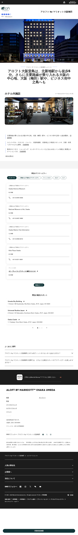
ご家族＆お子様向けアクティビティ (29, 177)
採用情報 (15, 499)
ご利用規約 (22, 499)
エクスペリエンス (11, 408)
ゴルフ (56, 177)
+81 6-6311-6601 (17, 259)
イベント (9, 411)
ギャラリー (42, 397)
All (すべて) (12, 177)
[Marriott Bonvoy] (71, 2)
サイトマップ (8, 501)
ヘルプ (15, 501)
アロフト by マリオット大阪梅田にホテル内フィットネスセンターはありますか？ (32, 353)
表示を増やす (10, 156)
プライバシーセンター (43, 499)
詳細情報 (11, 121)
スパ (63, 177)
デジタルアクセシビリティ (57, 499)
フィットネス (47, 177)
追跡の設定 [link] (7, 499)
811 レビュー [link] (8, 16)
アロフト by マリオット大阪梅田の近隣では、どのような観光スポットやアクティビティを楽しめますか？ (38, 361)
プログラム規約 (31, 499)
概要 (7, 397)
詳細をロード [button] (39, 285)
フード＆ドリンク (11, 404)
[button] (64, 2)
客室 (7, 401)
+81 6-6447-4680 (17, 218)
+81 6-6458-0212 (17, 239)
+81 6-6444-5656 (17, 198)
